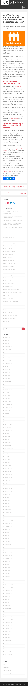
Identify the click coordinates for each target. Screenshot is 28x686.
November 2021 (9, 387)
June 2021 (7, 395)
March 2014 (8, 576)
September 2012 (9, 617)
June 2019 (7, 436)
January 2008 (8, 651)
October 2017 (8, 474)
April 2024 (7, 355)
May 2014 (7, 570)
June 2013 (7, 599)
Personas (7, 280)
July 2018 (7, 457)
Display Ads (8, 248)
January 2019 (8, 445)
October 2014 (8, 555)
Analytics (7, 240)
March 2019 (8, 442)
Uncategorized (8, 310)
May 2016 (7, 503)
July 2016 (7, 497)
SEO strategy (8, 298)
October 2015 (8, 523)
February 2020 (8, 424)
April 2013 (7, 602)
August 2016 (8, 494)
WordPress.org (7, 673)
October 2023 (8, 363)
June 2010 (7, 634)
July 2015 (7, 532)
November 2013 (9, 587)
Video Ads (7, 312)
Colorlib (13, 684)
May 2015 (7, 538)
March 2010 (8, 640)
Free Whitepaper (9, 254)
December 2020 (9, 404)
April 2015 (7, 541)
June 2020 (7, 416)
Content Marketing (9, 246)
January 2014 (8, 582)
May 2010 (7, 637)
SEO (6, 295)
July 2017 (7, 483)
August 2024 (8, 349)
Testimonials (8, 307)
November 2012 (9, 611)
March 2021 (8, 401)
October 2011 (8, 622)
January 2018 (8, 471)
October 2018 (8, 454)
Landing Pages (8, 260)
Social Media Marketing (11, 301)
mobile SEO (8, 275)
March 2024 (8, 358)
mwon (12, 26)
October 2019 (8, 430)
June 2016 (7, 500)
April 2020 (7, 419)
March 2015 (8, 544)
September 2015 (9, 526)
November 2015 (9, 521)
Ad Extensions (8, 237)
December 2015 (9, 518)
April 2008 (7, 646)
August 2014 (8, 561)
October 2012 (8, 614)
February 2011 (8, 625)
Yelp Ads (7, 321)
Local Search (8, 266)
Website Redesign (9, 318)
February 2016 (8, 512)
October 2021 (8, 390)
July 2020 (7, 413)
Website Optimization (10, 315)
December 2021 (9, 384)
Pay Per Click (8, 278)
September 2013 (9, 593)
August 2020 (8, 410)
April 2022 (7, 378)
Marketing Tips (6, 28)
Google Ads (8, 257)
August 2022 (8, 372)
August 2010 (8, 631)
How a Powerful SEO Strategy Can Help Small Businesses (12, 216)
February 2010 (8, 643)
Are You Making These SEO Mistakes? (12, 227)
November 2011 (9, 619)
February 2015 (8, 547)
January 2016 (8, 515)
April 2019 (7, 439)
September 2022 (9, 369)
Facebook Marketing (10, 251)
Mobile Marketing (9, 272)
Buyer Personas (9, 243)
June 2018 (7, 459)
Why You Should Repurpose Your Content (13, 220)
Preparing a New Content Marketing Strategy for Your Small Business (12, 224)
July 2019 (7, 433)
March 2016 (8, 509)
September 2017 (9, 477)
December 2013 (9, 585)
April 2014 (7, 573)
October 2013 (8, 590)
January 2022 (8, 381)
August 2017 (8, 480)
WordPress (22, 684)
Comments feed (7, 670)
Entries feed (6, 667)
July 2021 (7, 392)
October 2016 (8, 489)
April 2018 (7, 462)
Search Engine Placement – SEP (13, 292)
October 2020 (8, 407)
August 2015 (8, 529)
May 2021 (7, 398)
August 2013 (8, 596)
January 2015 (8, 550)
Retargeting (8, 286)
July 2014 (7, 564)
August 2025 (8, 337)
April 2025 (7, 343)
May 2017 (7, 486)
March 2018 (8, 465)
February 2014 (8, 579)
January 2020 (8, 427)
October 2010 (8, 628)
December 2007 (9, 654)
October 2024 (8, 346)
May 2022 (7, 375)
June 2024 (7, 352)
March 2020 (8, 422)
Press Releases (9, 283)
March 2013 (8, 605)
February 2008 (8, 649)
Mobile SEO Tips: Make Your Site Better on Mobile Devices (13, 212)
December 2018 (9, 448)
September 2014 (9, 558)
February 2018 (8, 468)
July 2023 (7, 366)
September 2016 (9, 491)
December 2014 (9, 553)
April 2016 (7, 506)
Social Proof (8, 304)
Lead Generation (20, 26)
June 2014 (7, 567)
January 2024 (8, 360)
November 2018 (9, 451)
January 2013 (8, 608)
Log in (4, 664)
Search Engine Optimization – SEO (13, 289)
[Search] (23, 329)
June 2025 (7, 340)
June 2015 (7, 535)
